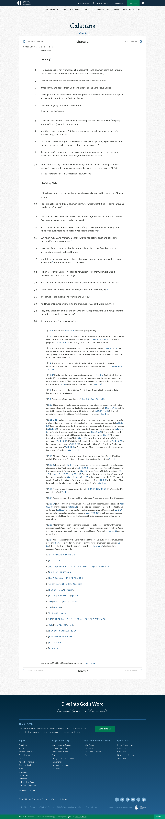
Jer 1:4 (63, 613)
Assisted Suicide (26, 765)
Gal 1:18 (115, 441)
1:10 (50, 405)
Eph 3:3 (74, 595)
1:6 (49, 375)
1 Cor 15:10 (74, 619)
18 (80, 474)
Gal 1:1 (65, 492)
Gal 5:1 (94, 432)
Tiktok (144, 800)
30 (64, 625)
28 (115, 348)
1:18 (50, 503)
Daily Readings (84, 3)
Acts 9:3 (83, 619)
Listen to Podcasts (80, 711)
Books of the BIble (59, 748)
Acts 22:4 (100, 480)
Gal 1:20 (60, 510)
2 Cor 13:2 (77, 584)
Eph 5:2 (60, 566)
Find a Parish (102, 3)
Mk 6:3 (56, 543)
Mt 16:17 (91, 489)
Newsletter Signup (125, 755)
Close (158, 817)
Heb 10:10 (105, 566)
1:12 (50, 456)
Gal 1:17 (118, 510)
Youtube (128, 800)
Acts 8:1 (56, 601)
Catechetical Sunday (27, 782)
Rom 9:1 (57, 636)
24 (121, 441)
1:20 (51, 636)
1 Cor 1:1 (69, 554)
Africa (21, 748)
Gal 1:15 (84, 477)
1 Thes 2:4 (68, 590)
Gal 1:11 (106, 435)
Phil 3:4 (69, 465)
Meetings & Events (92, 751)
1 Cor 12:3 (93, 399)
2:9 (55, 630)
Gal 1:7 (62, 384)
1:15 (51, 613)
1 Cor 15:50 (101, 489)
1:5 (50, 572)
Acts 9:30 (90, 513)
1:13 (50, 465)
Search (143, 2)
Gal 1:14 (98, 411)
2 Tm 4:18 (67, 572)
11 (74, 465)
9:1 (64, 601)
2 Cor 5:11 (58, 590)
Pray (86, 755)
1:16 (50, 489)
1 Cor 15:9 (73, 601)
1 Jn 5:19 (77, 566)
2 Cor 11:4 (78, 578)
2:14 (48, 426)
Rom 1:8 (99, 375)
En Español (82, 33)
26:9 (76, 474)
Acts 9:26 (58, 625)
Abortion (23, 745)
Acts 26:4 (57, 607)
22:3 (97, 513)
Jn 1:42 (70, 625)
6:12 (52, 369)
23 (116, 408)
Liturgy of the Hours (60, 765)
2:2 (92, 619)
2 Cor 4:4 (113, 366)
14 (74, 447)
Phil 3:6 (106, 411)
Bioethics (23, 772)
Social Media (123, 758)
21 (56, 429)
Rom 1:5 (64, 619)
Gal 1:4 (112, 459)
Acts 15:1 (65, 578)
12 (58, 560)
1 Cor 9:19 (109, 408)
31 (52, 507)
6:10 (100, 432)
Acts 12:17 (98, 546)
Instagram (138, 800)
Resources (121, 748)
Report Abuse (117, 3)
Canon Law (23, 775)
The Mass (56, 768)
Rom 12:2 (87, 566)
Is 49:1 (56, 613)
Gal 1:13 (60, 441)
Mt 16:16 (110, 531)
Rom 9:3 (85, 399)
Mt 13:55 (61, 630)
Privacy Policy (89, 663)
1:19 (50, 539)
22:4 (67, 474)
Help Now (133, 3)
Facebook (122, 800)
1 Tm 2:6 (68, 566)
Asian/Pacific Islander (28, 762)
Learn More (105, 729)
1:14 (50, 607)
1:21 (51, 642)
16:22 (101, 399)
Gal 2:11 (68, 447)
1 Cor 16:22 (59, 584)
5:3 (67, 584)
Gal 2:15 (50, 429)
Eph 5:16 (96, 566)
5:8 (56, 578)
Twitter (117, 800)
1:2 (49, 348)
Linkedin (133, 800)
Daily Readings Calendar (94, 3)
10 (53, 375)
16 (71, 474)
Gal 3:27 (109, 348)
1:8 (49, 399)
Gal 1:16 (102, 483)
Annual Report (25, 755)
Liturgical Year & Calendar (63, 758)
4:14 (67, 342)
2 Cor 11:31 (67, 636)
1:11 (50, 420)
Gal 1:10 (97, 384)
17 (66, 441)
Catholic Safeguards (27, 785)
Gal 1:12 (119, 423)
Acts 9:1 (57, 474)
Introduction (30, 47)
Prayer (55, 755)
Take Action (89, 745)
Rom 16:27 (57, 572)
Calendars (121, 751)
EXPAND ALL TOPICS (27, 790)
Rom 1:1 (68, 330)
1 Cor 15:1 (61, 595)
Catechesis (24, 778)
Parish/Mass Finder (125, 745)
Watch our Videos (98, 711)
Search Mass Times (60, 751)
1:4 (49, 363)
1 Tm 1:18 (59, 342)
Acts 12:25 (72, 507)
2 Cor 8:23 (105, 339)
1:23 (51, 648)
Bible (21, 768)
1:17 (50, 498)
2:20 (54, 566)
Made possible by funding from (120, 808)
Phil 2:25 (97, 339)
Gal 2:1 (73, 444)
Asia (21, 758)
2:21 (55, 420)
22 (63, 474)
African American (26, 751)
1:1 (49, 330)
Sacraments (57, 762)
